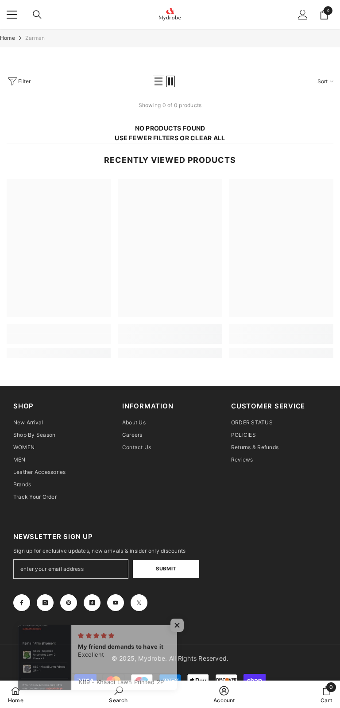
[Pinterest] (68, 602)
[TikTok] (92, 602)
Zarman (35, 38)
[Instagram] (45, 602)
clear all (207, 138)
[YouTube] (115, 602)
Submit (166, 569)
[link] (59, 339)
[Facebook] (21, 602)
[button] (158, 81)
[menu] (12, 14)
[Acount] (303, 14)
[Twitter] (139, 602)
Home (7, 38)
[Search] (37, 14)
